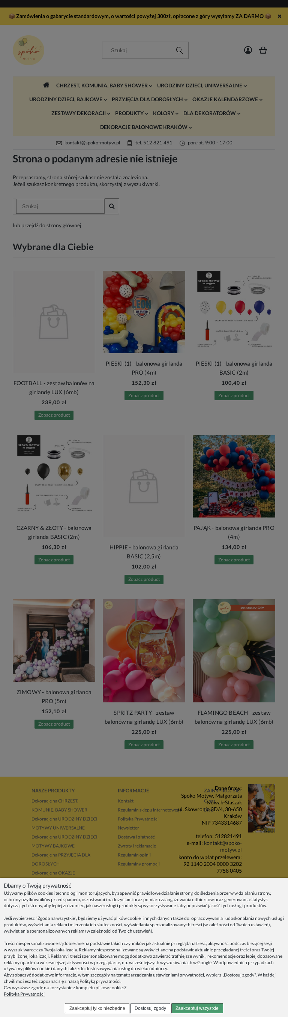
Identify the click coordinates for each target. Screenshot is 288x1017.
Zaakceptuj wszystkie (197, 1008)
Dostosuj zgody (150, 1008)
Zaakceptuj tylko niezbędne (97, 1008)
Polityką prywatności (100, 981)
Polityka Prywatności (24, 994)
